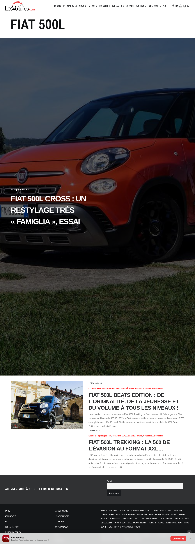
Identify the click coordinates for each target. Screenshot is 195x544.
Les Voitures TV (61, 511)
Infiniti (174, 515)
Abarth (104, 510)
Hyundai (165, 515)
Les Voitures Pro (62, 516)
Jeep (103, 519)
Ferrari (140, 515)
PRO (165, 6)
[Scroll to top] (189, 532)
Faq (6, 522)
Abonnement (10, 516)
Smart (103, 527)
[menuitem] (58, 6)
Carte (7, 511)
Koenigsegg (115, 519)
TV (89, 6)
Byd (169, 510)
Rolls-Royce (171, 523)
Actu (95, 6)
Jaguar (182, 515)
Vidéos (82, 6)
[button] (173, 6)
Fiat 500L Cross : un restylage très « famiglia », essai (48, 210)
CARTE (157, 6)
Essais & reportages (111, 388)
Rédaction (130, 388)
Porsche (152, 523)
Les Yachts (59, 522)
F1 (64, 6)
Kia (107, 519)
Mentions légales (13, 532)
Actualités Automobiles (152, 388)
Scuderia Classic (61, 527)
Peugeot (143, 523)
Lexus (154, 519)
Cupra (111, 515)
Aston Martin (133, 510)
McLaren (185, 519)
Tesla (110, 527)
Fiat (123, 388)
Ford (151, 515)
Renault (161, 523)
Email (109, 481)
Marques (72, 6)
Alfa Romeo (113, 510)
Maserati (169, 519)
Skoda (186, 523)
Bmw (156, 510)
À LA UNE (130, 436)
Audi (142, 510)
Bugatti (163, 510)
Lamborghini (127, 519)
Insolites (104, 6)
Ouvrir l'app (178, 538)
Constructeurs (95, 388)
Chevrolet (177, 510)
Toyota (117, 527)
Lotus (161, 519)
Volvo (137, 527)
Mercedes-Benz (107, 523)
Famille (138, 388)
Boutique (140, 6)
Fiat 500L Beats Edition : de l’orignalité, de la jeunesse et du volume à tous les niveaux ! (134, 401)
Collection (118, 6)
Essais (57, 6)
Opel (130, 523)
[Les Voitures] (20, 6)
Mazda (177, 519)
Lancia (136, 519)
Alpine (122, 510)
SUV (123, 436)
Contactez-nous (12, 527)
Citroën (104, 515)
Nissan (123, 523)
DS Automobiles (128, 515)
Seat (180, 523)
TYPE (150, 6)
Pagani (136, 523)
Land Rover (146, 519)
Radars (130, 6)
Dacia (118, 515)
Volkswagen (127, 527)
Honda (158, 515)
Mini (117, 523)
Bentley (149, 510)
